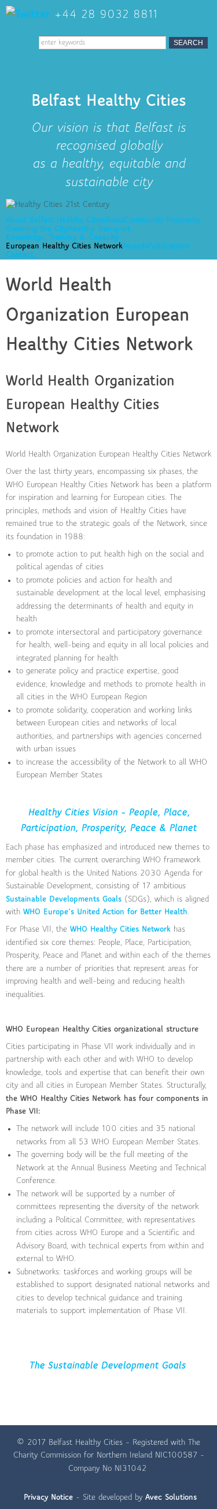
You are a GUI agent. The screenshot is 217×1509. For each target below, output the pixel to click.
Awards (135, 246)
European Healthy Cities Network (64, 246)
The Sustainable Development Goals (107, 1365)
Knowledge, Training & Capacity (62, 237)
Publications (169, 246)
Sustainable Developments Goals (64, 899)
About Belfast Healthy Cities (55, 220)
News (114, 220)
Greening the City (37, 229)
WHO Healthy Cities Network (120, 929)
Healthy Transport (99, 229)
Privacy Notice (48, 1497)
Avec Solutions (171, 1497)
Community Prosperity (162, 220)
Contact (20, 255)
